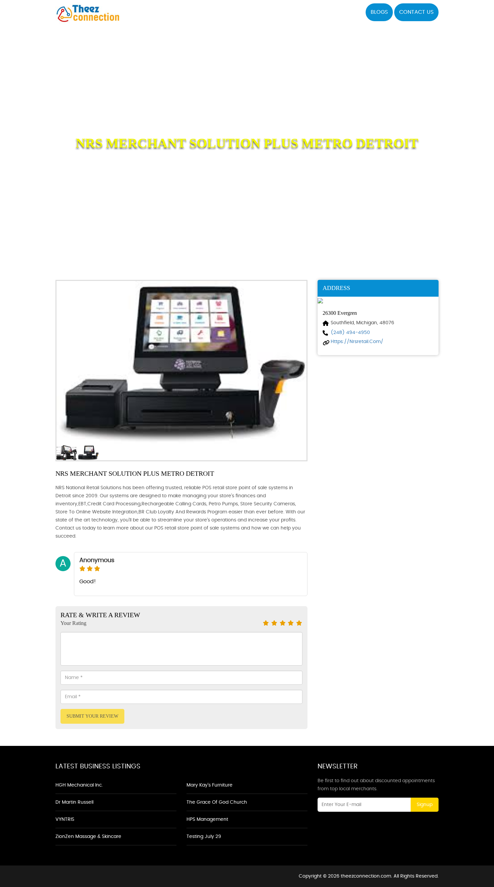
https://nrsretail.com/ (357, 341)
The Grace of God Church (217, 802)
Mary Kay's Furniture (210, 785)
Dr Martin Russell (74, 802)
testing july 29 (204, 836)
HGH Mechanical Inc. (79, 785)
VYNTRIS (64, 819)
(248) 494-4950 (350, 332)
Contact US (416, 12)
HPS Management (207, 819)
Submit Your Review (92, 716)
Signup (425, 804)
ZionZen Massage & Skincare (88, 836)
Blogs (379, 12)
